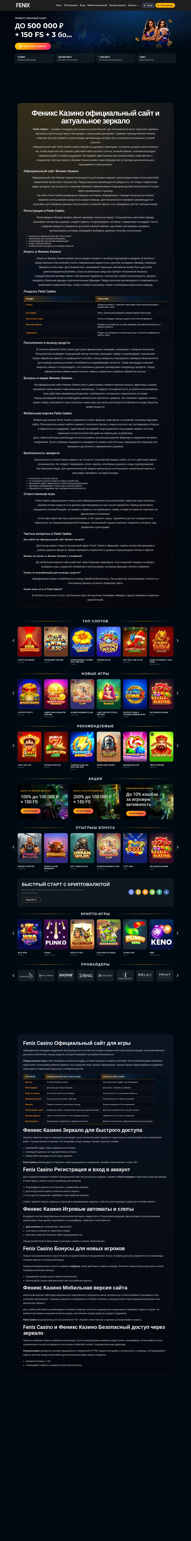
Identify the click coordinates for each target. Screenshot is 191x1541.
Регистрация (70, 5)
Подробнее (31, 900)
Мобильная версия (97, 5)
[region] (95, 646)
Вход (82, 5)
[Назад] (13, 640)
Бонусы (132, 5)
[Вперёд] (177, 640)
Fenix (23, 5)
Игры (59, 5)
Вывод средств (118, 5)
